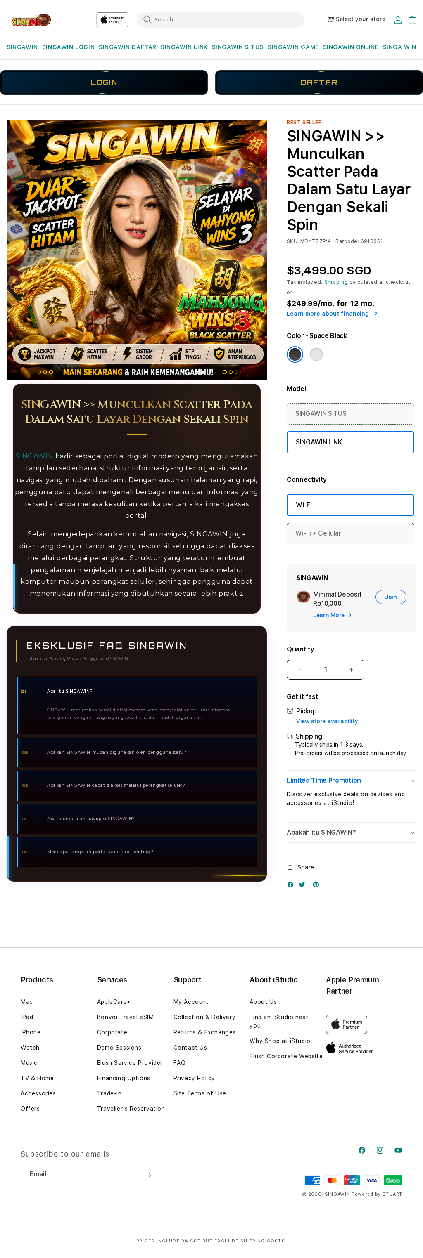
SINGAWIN (22, 47)
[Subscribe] (148, 1175)
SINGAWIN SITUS (238, 47)
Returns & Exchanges (204, 1032)
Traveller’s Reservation (131, 1108)
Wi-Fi (303, 505)
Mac (27, 1001)
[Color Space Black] (295, 354)
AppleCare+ (114, 1001)
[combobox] (220, 19)
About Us (263, 1001)
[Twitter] (304, 886)
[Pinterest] (318, 886)
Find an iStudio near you (279, 1021)
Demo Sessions (119, 1047)
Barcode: (347, 241)
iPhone (31, 1032)
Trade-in (109, 1093)
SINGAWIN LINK (184, 47)
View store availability (327, 721)
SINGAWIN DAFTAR (128, 47)
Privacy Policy (194, 1078)
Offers (30, 1108)
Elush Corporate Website (286, 1056)
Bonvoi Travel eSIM (125, 1017)
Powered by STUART (377, 1194)
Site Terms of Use (199, 1093)
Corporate (112, 1032)
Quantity (300, 649)
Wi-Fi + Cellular (318, 533)
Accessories (38, 1093)
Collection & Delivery (204, 1017)
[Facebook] (292, 886)
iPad (27, 1017)
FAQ (179, 1063)
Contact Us (190, 1047)
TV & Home (37, 1078)
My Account (191, 1001)
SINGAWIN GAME (293, 47)
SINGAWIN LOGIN (68, 47)
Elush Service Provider (130, 1063)
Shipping (336, 282)
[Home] (35, 19)
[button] (22, 47)
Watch (30, 1047)
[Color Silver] (316, 354)
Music (29, 1063)
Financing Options (123, 1078)
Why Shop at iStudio (280, 1041)
